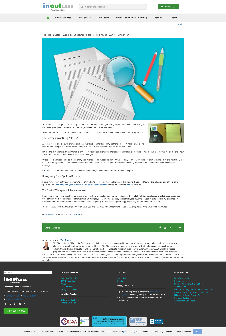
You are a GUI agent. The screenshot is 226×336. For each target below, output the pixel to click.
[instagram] (24, 304)
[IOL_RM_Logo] (57, 3)
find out (130, 185)
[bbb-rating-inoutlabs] (156, 319)
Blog (70, 214)
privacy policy (129, 331)
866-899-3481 (29, 296)
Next (180, 24)
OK (197, 332)
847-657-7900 (12, 296)
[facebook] (5, 304)
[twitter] (10, 304)
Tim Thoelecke (49, 214)
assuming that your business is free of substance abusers (81, 185)
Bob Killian (51, 170)
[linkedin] (15, 304)
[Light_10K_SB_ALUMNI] (138, 318)
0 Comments (77, 214)
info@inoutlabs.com (15, 299)
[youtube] (20, 304)
